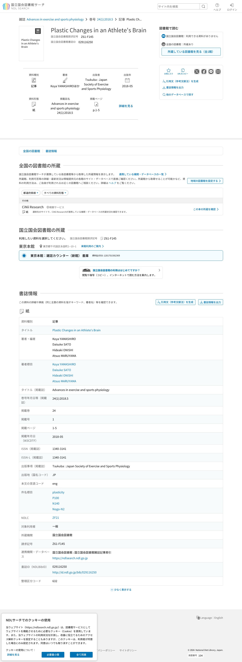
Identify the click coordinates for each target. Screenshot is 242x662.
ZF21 (55, 517)
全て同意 (81, 654)
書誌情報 (51, 151)
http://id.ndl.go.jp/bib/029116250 (74, 572)
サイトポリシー (128, 650)
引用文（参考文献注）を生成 (182, 81)
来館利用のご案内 (91, 246)
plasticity (58, 492)
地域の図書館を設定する (204, 180)
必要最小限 (53, 654)
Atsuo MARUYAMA (64, 381)
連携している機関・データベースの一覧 (141, 174)
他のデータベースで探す (179, 94)
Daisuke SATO (61, 370)
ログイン (232, 9)
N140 (55, 503)
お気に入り (168, 73)
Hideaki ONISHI (62, 375)
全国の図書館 (31, 151)
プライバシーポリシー (102, 650)
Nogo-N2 (58, 509)
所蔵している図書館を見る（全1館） (191, 51)
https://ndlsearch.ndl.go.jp (70, 558)
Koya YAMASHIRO (64, 364)
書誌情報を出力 (175, 87)
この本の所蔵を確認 (204, 209)
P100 (55, 498)
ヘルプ (217, 9)
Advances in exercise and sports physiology (55, 19)
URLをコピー (183, 73)
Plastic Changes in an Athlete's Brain (76, 330)
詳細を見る (126, 106)
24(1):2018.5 (105, 19)
